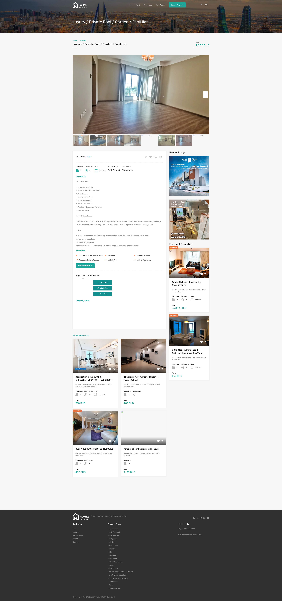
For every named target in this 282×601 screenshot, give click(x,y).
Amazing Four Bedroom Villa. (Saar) (141, 449)
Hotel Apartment (115, 562)
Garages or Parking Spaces (89, 260)
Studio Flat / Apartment (118, 578)
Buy (130, 5)
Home (75, 41)
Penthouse (113, 569)
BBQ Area (111, 255)
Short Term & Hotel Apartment (121, 572)
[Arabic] (199, 5)
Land (111, 565)
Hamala (83, 41)
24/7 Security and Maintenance (91, 255)
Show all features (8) (85, 265)
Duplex (112, 549)
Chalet (111, 542)
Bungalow (113, 539)
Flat (110, 552)
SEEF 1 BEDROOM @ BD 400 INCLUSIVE (94, 449)
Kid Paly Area (112, 260)
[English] (206, 5)
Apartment (113, 529)
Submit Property (177, 5)
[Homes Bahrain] (79, 7)
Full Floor (112, 555)
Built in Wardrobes (143, 255)
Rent (138, 5)
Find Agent (160, 5)
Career (75, 539)
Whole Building (114, 588)
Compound (113, 545)
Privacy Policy (78, 535)
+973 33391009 (189, 529)
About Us (76, 532)
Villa (110, 585)
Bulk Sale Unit (114, 535)
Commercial (148, 5)
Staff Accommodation (117, 575)
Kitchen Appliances (143, 260)
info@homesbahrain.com (191, 534)
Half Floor (113, 559)
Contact (76, 542)
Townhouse (113, 582)
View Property (95, 366)
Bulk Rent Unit (114, 532)
